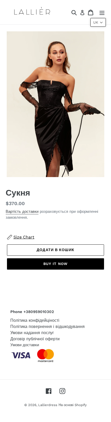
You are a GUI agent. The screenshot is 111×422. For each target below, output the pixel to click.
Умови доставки (24, 345)
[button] (98, 22)
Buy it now (55, 264)
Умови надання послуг (32, 332)
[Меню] (102, 12)
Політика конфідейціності (34, 320)
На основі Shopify (73, 405)
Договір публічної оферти (35, 338)
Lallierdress (47, 405)
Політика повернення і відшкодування (47, 326)
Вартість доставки (22, 211)
